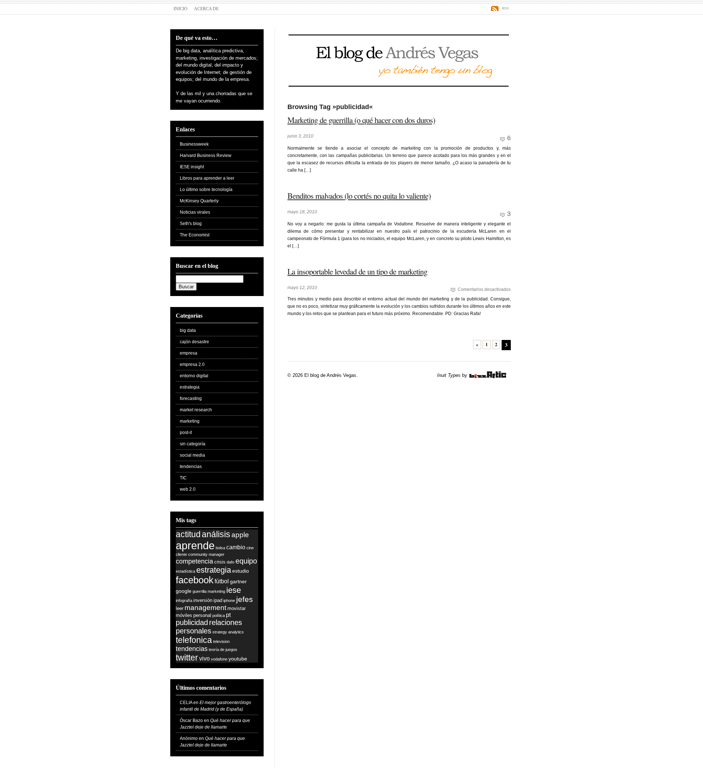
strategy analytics (228, 632)
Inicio (180, 8)
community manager (206, 554)
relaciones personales (209, 626)
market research (196, 409)
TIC (183, 477)
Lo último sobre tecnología (206, 189)
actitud (188, 534)
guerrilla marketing (209, 591)
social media (192, 455)
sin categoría (192, 443)
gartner (238, 581)
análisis (216, 534)
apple (240, 535)
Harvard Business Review (205, 155)
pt (228, 615)
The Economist (194, 234)
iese (233, 590)
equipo (246, 561)
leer (179, 608)
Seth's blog (191, 223)
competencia (194, 561)
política (218, 615)
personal (202, 615)
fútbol (222, 581)
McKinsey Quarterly (199, 200)
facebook (194, 580)
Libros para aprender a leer (207, 178)
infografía (184, 600)
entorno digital (194, 375)
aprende (195, 545)
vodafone (219, 659)
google (183, 591)
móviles (184, 615)
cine (250, 548)
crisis (220, 562)
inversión (202, 600)
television (221, 641)
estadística (185, 571)
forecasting (191, 398)
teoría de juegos (223, 649)
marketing (190, 421)
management (205, 607)
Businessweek (194, 144)
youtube (237, 659)
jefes (244, 599)
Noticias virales (195, 212)
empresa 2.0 (192, 364)
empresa (188, 353)
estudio (240, 571)
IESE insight (192, 166)
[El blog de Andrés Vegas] (398, 85)
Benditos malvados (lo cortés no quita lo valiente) (359, 195)
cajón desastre (194, 341)
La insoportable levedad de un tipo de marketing (357, 271)
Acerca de (206, 8)
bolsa (220, 548)
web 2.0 (188, 489)
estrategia (190, 387)
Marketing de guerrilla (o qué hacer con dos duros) (361, 120)
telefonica (194, 640)
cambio (235, 547)
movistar (236, 608)
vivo (204, 658)
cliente (181, 554)
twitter (187, 657)
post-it (186, 432)
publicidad (192, 622)
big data (188, 330)
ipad (217, 600)
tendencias (191, 466)
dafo (230, 562)
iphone (229, 600)
